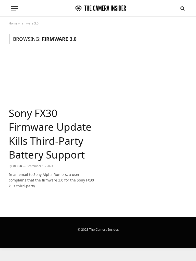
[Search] (182, 8)
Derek (17, 166)
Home (13, 23)
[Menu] (14, 8)
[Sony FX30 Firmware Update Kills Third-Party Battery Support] (51, 78)
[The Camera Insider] (100, 8)
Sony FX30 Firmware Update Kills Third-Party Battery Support (50, 134)
